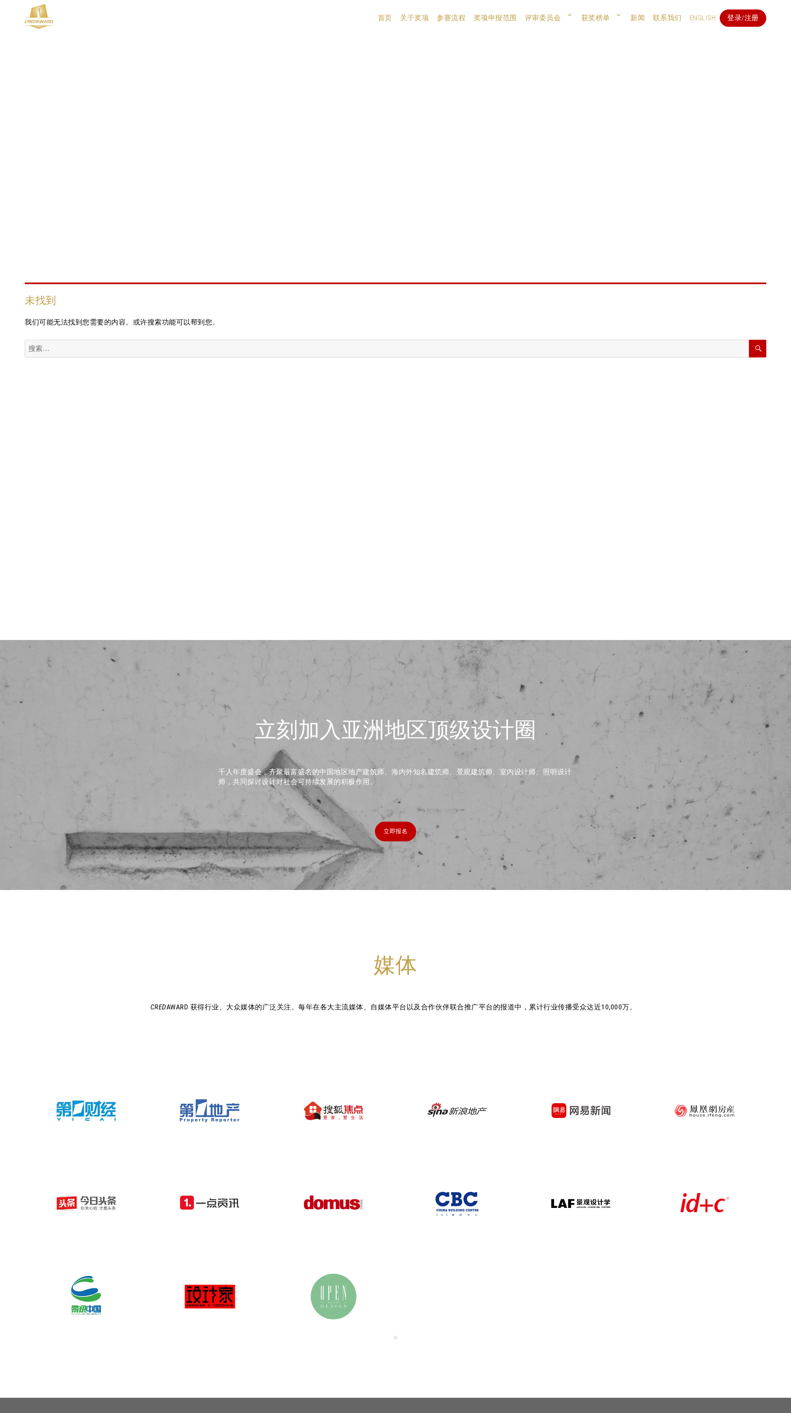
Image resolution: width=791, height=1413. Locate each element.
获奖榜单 (595, 18)
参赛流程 (451, 18)
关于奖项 (414, 18)
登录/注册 (743, 18)
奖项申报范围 (495, 18)
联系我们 (667, 18)
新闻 (637, 18)
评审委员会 (543, 18)
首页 (385, 18)
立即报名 (395, 831)
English (703, 18)
